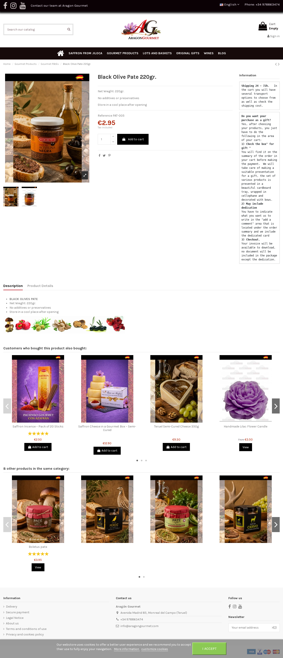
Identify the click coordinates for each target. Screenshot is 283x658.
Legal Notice (14, 618)
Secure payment (17, 612)
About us (12, 623)
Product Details (40, 286)
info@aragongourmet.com (139, 626)
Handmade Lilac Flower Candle (245, 426)
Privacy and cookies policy (25, 634)
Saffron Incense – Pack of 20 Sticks (38, 426)
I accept (209, 648)
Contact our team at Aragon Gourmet (59, 6)
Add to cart (136, 139)
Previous (7, 406)
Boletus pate (38, 547)
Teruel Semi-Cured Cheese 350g (176, 426)
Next (276, 406)
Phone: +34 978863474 (262, 4)
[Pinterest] (109, 156)
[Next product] (279, 64)
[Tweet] (104, 156)
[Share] (99, 156)
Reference (105, 115)
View (246, 447)
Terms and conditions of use (26, 629)
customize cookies (154, 649)
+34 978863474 (131, 619)
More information (127, 649)
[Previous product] (276, 64)
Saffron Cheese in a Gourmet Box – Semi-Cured (107, 428)
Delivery (11, 606)
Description (13, 286)
